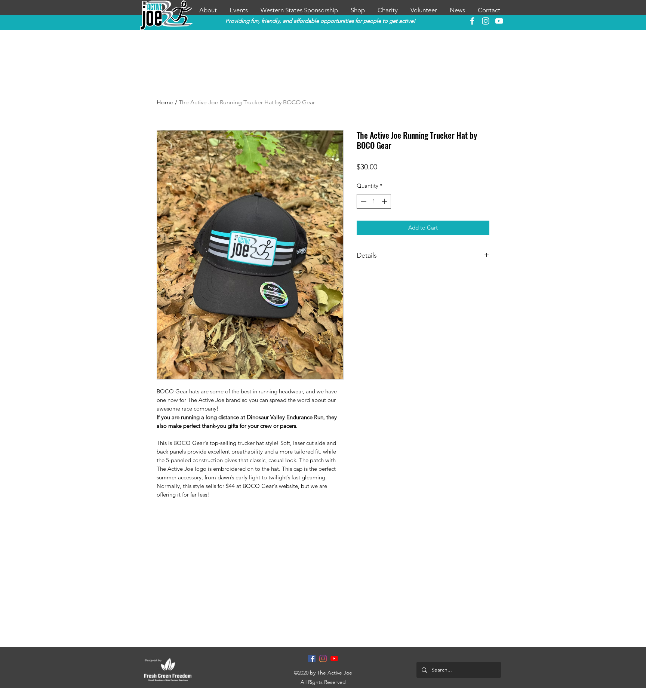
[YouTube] (499, 21)
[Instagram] (323, 658)
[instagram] (485, 21)
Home (165, 102)
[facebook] (472, 21)
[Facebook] (312, 658)
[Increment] (385, 201)
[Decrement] (363, 201)
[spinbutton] (374, 201)
